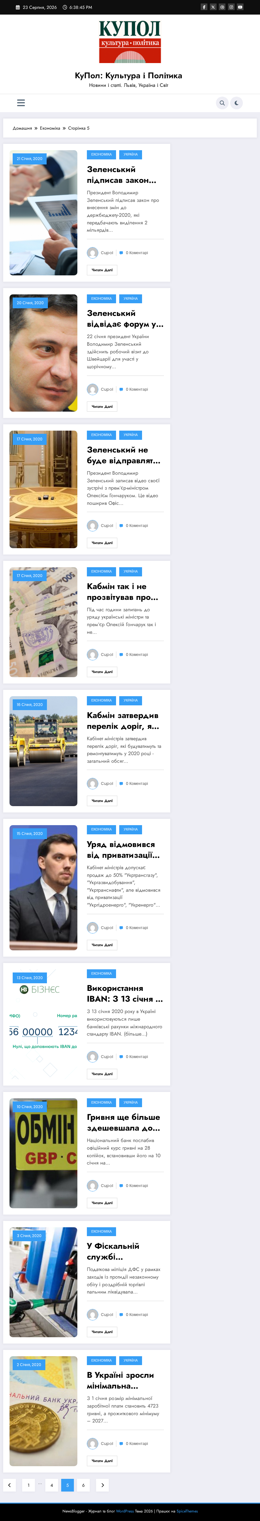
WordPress (125, 1511)
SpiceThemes (187, 1511)
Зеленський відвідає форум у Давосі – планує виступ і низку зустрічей (121, 318)
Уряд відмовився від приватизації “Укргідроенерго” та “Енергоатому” (123, 849)
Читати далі (102, 270)
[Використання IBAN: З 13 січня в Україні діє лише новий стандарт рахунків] (43, 1023)
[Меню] (21, 103)
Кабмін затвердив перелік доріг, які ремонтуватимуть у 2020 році (123, 720)
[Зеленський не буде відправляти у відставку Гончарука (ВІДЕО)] (43, 489)
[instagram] (231, 6)
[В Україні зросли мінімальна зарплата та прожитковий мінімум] (43, 1410)
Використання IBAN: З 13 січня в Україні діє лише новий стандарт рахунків (123, 993)
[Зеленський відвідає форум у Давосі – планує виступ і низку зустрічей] (43, 352)
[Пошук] (222, 103)
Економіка (101, 154)
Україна (131, 154)
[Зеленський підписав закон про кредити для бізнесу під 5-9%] (43, 212)
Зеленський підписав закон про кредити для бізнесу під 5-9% (121, 174)
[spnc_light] (236, 103)
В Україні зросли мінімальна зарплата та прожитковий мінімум (120, 1380)
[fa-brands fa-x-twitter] (213, 6)
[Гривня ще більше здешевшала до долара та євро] (43, 1152)
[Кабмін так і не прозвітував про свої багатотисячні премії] (43, 622)
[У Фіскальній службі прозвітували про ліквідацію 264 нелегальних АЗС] (43, 1281)
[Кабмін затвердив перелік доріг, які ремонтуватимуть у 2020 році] (43, 751)
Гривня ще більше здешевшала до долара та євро (123, 1122)
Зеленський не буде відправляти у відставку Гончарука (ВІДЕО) (125, 455)
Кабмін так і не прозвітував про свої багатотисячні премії (122, 591)
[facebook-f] (204, 6)
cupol (107, 252)
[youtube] (240, 6)
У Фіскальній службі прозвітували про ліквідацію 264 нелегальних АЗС (122, 1251)
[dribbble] (222, 6)
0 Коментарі (137, 252)
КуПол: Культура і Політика (128, 75)
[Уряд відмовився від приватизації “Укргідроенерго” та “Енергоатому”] (43, 887)
